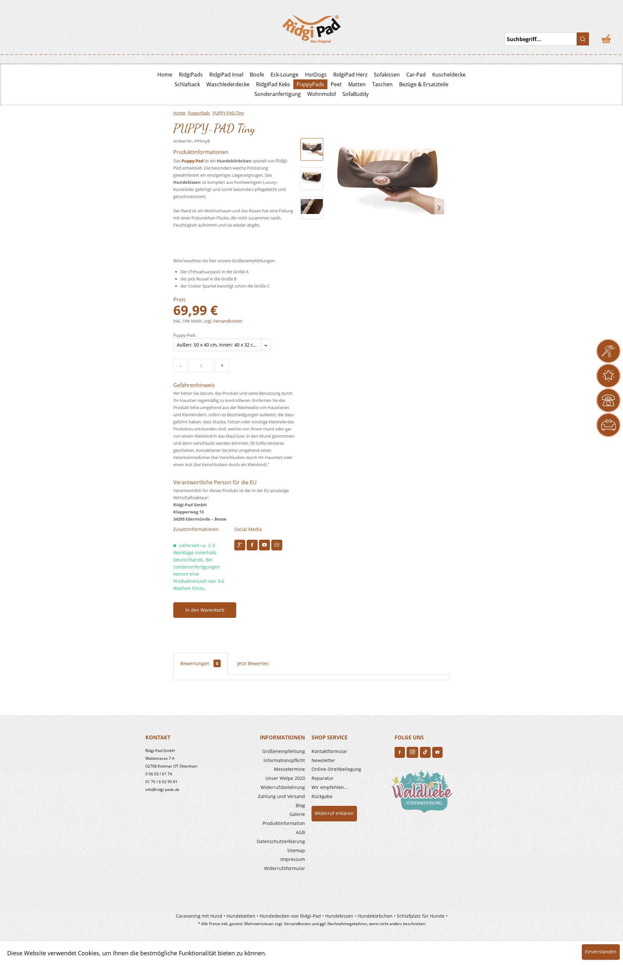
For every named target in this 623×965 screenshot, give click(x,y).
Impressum (292, 859)
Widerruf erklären (334, 813)
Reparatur (323, 778)
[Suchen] (583, 38)
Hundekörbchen (375, 916)
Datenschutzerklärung (281, 841)
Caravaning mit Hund (199, 916)
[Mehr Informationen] (608, 425)
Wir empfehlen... (330, 787)
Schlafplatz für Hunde (421, 916)
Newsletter (323, 760)
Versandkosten (297, 923)
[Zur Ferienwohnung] (423, 793)
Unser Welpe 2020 (285, 778)
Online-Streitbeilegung (336, 769)
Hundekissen (339, 916)
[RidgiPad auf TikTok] (425, 752)
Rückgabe (322, 796)
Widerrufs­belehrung (283, 787)
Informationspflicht (284, 760)
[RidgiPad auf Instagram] (412, 752)
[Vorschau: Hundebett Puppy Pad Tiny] (311, 149)
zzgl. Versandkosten (223, 321)
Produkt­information (284, 823)
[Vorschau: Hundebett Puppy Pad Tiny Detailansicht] (311, 207)
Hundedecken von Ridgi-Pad (290, 916)
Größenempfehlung (283, 751)
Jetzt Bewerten (253, 663)
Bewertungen (199, 663)
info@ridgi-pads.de (162, 789)
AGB (300, 832)
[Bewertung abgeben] (608, 375)
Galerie (297, 814)
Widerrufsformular (284, 868)
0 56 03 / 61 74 (158, 774)
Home (164, 74)
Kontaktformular (329, 751)
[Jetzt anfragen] (608, 351)
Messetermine (289, 769)
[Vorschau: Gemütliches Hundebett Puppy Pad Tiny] (311, 178)
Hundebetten (240, 916)
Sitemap (296, 850)
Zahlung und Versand (281, 796)
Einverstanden (601, 951)
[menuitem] (266, 751)
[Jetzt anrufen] (608, 400)
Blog (300, 805)
